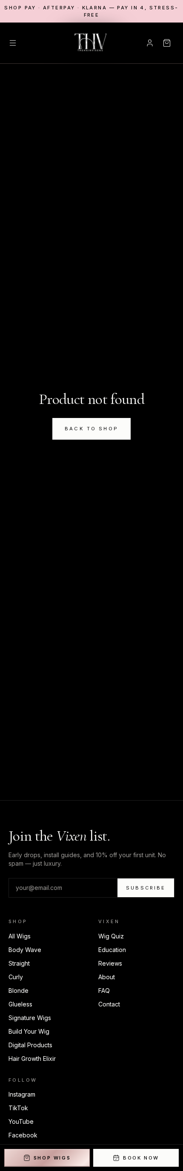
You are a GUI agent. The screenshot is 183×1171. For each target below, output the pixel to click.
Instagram (22, 1094)
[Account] (149, 43)
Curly (16, 977)
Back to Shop (91, 429)
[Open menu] (13, 43)
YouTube (21, 1121)
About (106, 977)
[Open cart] (166, 43)
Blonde (19, 990)
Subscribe (146, 888)
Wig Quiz (111, 936)
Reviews (110, 963)
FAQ (104, 990)
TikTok (18, 1107)
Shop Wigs (52, 1158)
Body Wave (25, 949)
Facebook (23, 1135)
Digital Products (30, 1045)
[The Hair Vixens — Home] (91, 43)
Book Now (141, 1158)
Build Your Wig (29, 1031)
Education (112, 949)
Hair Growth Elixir (32, 1058)
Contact (109, 1004)
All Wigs (20, 936)
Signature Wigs (30, 1017)
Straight (19, 963)
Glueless (20, 1004)
